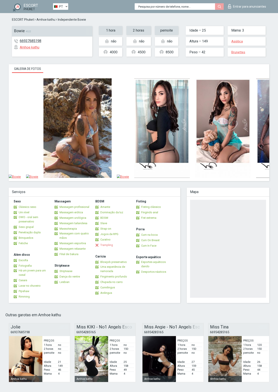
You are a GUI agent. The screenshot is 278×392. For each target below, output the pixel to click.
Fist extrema (148, 217)
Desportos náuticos (153, 271)
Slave (103, 223)
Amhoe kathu (45, 19)
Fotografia (25, 265)
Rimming (24, 296)
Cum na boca (149, 234)
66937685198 (30, 41)
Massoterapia (68, 228)
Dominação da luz (111, 212)
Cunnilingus (107, 287)
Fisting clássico (151, 207)
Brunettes (238, 52)
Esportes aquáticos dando (153, 264)
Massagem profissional (74, 207)
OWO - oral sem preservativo (28, 219)
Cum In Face (148, 245)
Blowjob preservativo (113, 262)
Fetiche (23, 243)
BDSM (104, 217)
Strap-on (105, 228)
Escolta (23, 260)
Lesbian (65, 282)
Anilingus (106, 292)
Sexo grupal (26, 227)
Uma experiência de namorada (112, 269)
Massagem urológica (73, 217)
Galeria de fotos (27, 69)
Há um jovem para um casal (32, 272)
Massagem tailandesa (73, 223)
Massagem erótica (71, 212)
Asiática (237, 41)
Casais (23, 280)
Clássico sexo (27, 207)
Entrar (249, 6)
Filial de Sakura (69, 254)
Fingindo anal (149, 212)
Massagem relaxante (73, 248)
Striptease (66, 271)
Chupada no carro (111, 282)
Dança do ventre (70, 276)
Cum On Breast (150, 240)
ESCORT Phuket (23, 19)
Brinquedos (26, 237)
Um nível (24, 212)
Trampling (106, 245)
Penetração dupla (30, 232)
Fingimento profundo (113, 276)
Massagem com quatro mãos (74, 235)
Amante (105, 207)
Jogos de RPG (109, 234)
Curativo (105, 239)
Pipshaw (24, 291)
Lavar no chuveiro (30, 285)
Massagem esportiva (73, 243)
